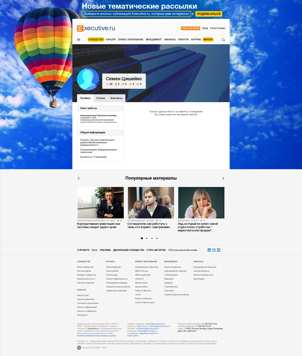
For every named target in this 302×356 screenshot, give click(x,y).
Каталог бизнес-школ (144, 302)
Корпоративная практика (91, 221)
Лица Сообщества (85, 267)
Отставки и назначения (87, 303)
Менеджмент (154, 39)
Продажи (168, 283)
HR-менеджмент (136, 221)
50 (111, 84)
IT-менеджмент (171, 275)
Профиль (85, 98)
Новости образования (87, 307)
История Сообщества (86, 275)
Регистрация (217, 28)
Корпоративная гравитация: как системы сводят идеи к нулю (98, 225)
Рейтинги (139, 279)
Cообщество (83, 261)
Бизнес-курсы (141, 283)
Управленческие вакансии (118, 287)
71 (204, 221)
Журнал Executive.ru (86, 279)
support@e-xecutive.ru (148, 333)
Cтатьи (100, 98)
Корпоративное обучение (146, 267)
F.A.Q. (95, 250)
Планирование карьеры (116, 283)
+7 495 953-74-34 (209, 324)
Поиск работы (112, 271)
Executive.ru (93, 329)
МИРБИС (208, 39)
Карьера (111, 39)
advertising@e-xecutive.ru (147, 329)
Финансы (170, 39)
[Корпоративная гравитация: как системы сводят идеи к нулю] (100, 202)
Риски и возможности (203, 275)
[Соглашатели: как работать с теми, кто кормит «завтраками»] (151, 202)
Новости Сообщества (86, 311)
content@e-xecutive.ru (147, 331)
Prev (78, 178)
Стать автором (190, 28)
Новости (183, 39)
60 (121, 221)
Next (223, 178)
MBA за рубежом (142, 275)
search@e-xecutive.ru (155, 324)
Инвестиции (198, 279)
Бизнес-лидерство (172, 267)
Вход (205, 28)
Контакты (117, 98)
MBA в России (141, 271)
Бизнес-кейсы (141, 287)
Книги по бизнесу (143, 291)
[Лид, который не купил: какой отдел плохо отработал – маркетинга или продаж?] (201, 202)
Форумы (196, 39)
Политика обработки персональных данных (96, 336)
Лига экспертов (84, 271)
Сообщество (95, 39)
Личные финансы (201, 271)
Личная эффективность (116, 279)
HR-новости (82, 315)
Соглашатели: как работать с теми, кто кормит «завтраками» (148, 225)
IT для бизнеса (171, 287)
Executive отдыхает (85, 283)
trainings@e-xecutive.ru (159, 326)
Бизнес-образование (130, 39)
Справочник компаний (116, 291)
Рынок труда (111, 275)
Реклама (105, 250)
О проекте (83, 250)
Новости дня (83, 295)
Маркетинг (184, 221)
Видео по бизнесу (143, 298)
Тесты (138, 295)
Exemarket (169, 291)
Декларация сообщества (128, 250)
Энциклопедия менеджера (176, 295)
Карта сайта (132, 336)
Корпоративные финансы (204, 267)
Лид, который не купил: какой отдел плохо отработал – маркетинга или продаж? (198, 227)
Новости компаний (85, 299)
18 (160, 221)
